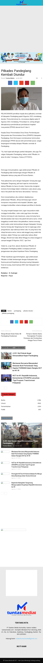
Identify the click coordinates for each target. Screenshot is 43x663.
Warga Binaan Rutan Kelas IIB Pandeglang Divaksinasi (11, 335)
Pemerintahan (6, 406)
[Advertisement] (21, 29)
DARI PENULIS (19, 348)
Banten (10, 311)
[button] (40, 3)
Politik (3, 410)
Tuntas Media (10, 78)
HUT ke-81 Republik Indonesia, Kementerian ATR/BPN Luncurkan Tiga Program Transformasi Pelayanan (26, 465)
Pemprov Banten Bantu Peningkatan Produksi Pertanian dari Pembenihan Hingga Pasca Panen (33, 337)
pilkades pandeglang (8, 313)
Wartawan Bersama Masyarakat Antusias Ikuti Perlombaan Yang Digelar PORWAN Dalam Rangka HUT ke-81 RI (25, 454)
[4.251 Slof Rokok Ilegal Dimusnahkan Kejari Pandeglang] (6, 355)
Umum (3, 403)
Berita (3, 400)
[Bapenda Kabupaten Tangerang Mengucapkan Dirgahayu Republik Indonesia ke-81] (5, 485)
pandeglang (17, 311)
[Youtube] (24, 653)
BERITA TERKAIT (7, 348)
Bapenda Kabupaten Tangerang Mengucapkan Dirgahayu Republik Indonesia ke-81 (26, 485)
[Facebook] (19, 653)
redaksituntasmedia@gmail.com (26, 639)
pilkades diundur (28, 311)
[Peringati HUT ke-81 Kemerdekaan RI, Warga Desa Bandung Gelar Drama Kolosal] (5, 476)
